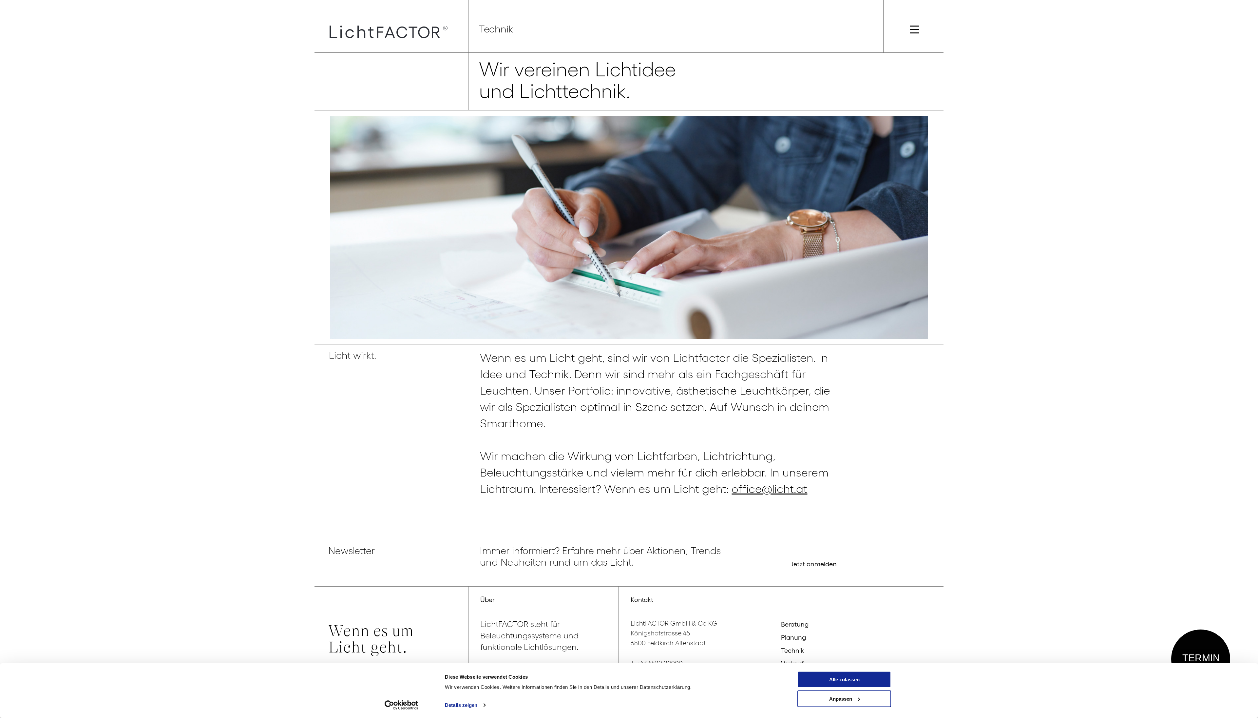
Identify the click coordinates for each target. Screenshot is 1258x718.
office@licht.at (769, 488)
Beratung (795, 624)
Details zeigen (461, 705)
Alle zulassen (844, 679)
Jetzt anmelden (814, 564)
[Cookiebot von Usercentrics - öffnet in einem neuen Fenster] (401, 705)
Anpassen (840, 698)
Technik (792, 650)
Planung (793, 637)
